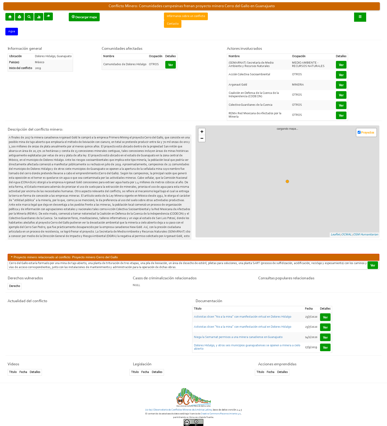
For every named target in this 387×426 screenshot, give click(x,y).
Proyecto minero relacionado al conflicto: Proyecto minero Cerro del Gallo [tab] (66, 257)
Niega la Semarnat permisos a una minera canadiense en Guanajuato (238, 337)
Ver (170, 64)
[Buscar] (29, 16)
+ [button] (201, 131)
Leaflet (335, 234)
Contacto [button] (172, 24)
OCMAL (346, 234)
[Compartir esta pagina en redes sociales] (48, 16)
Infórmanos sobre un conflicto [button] (186, 16)
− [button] (201, 138)
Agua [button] (11, 31)
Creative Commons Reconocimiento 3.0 (221, 414)
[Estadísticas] (38, 16)
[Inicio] (9, 16)
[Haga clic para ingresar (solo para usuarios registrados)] (360, 17)
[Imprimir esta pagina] (19, 17)
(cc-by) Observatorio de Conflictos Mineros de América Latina (178, 410)
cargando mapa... (289, 181)
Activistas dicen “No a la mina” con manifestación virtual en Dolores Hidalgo (242, 316)
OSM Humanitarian (365, 234)
